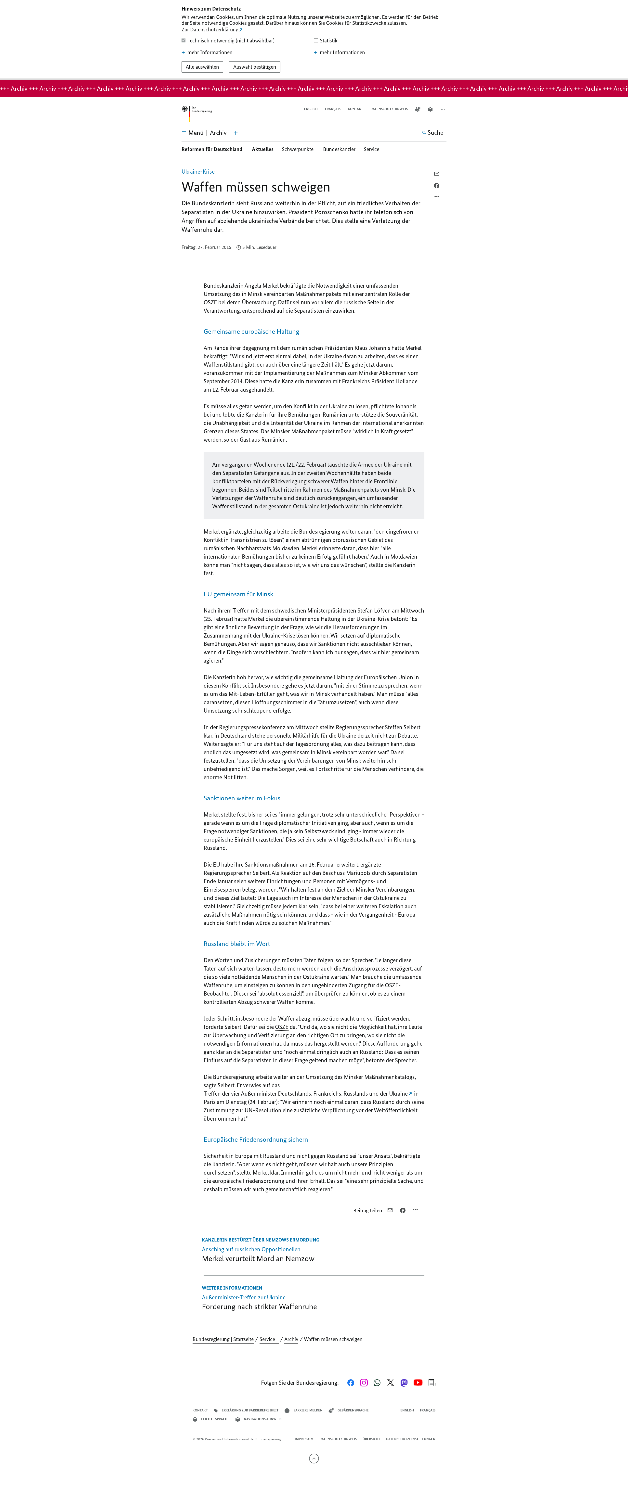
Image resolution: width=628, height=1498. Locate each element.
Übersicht (371, 1439)
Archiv (291, 1339)
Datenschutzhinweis (389, 109)
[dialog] (314, 40)
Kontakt (355, 109)
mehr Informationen (210, 52)
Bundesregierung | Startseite (223, 1339)
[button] (443, 109)
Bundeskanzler (339, 149)
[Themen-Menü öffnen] (236, 132)
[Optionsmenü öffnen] (437, 198)
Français (332, 109)
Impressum (304, 1439)
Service (373, 149)
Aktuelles (263, 149)
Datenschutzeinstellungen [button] (410, 1439)
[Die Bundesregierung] (197, 114)
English (311, 109)
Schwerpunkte (298, 149)
